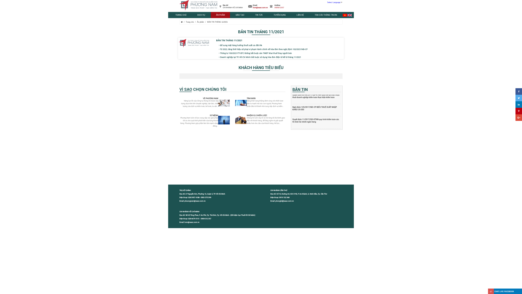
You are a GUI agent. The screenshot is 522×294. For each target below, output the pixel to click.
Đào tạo (240, 15)
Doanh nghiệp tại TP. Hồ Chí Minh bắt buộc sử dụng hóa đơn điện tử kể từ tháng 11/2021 (260, 57)
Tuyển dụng (280, 15)
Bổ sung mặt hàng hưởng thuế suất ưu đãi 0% (241, 45)
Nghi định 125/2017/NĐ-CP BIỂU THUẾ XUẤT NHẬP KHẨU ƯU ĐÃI (314, 97)
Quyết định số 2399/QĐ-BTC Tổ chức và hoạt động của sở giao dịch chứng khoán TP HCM (316, 121)
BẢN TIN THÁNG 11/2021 (217, 22)
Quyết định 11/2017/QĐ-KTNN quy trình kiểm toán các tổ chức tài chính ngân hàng (315, 109)
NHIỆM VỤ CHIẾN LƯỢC (257, 115)
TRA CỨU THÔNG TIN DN (326, 15)
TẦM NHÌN (251, 98)
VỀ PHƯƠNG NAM (210, 98)
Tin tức (259, 15)
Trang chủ (181, 15)
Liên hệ (300, 15)
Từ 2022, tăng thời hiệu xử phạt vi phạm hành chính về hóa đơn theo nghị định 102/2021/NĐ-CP (263, 49)
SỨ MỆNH (214, 115)
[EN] (350, 15)
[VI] (345, 15)
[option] (316, 101)
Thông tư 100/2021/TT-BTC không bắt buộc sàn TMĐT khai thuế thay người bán (256, 53)
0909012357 (279, 8)
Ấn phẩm (220, 15)
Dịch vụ (201, 15)
